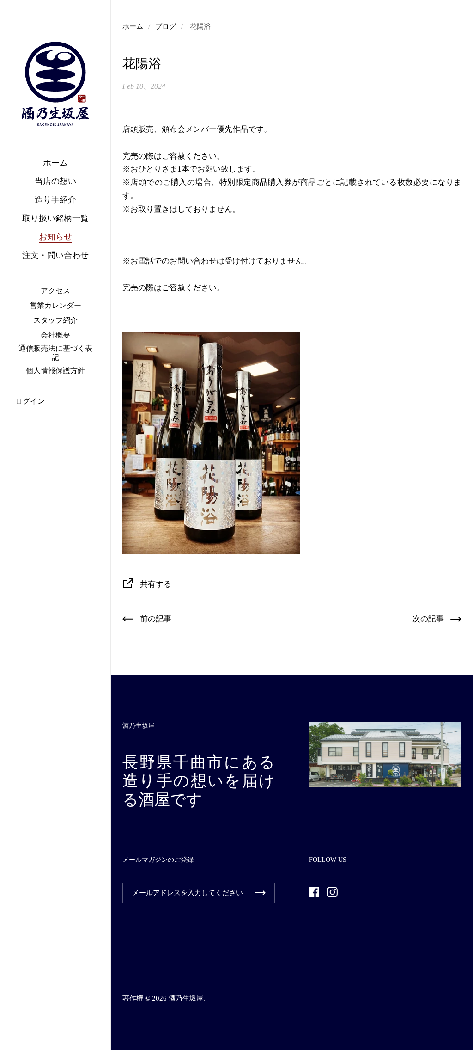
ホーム (132, 26)
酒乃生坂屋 (186, 998)
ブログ (165, 26)
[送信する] (260, 893)
